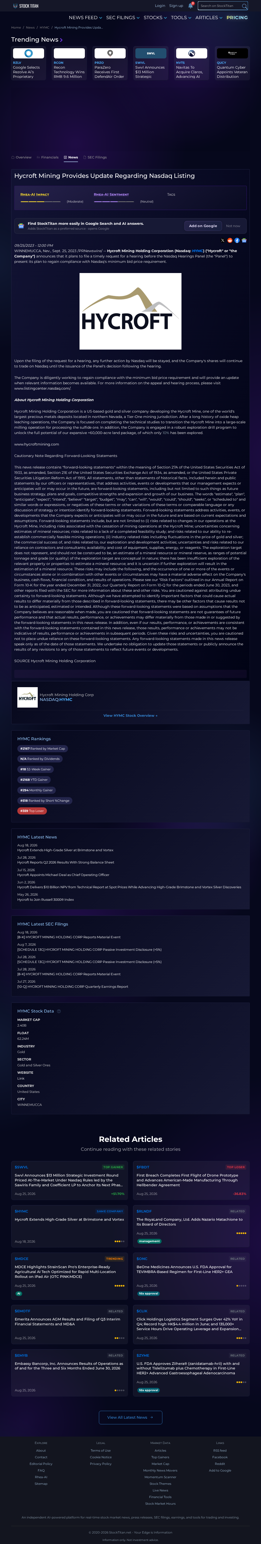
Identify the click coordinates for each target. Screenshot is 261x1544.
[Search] (244, 6)
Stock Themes (160, 1484)
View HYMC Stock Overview (130, 715)
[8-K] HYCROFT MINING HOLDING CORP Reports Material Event (69, 937)
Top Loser (236, 1167)
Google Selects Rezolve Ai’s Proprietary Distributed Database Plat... (26, 76)
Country (25, 1086)
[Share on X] (221, 240)
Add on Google (203, 226)
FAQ (41, 1470)
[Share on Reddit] (228, 240)
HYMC (197, 251)
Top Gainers (160, 1457)
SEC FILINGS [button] (120, 17)
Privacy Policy (101, 1464)
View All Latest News (127, 1417)
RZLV (17, 63)
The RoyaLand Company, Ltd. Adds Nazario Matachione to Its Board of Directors (190, 1222)
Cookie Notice (101, 1457)
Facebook (220, 1457)
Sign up (176, 5)
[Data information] (59, 1011)
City (21, 1099)
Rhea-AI (41, 1477)
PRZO (99, 63)
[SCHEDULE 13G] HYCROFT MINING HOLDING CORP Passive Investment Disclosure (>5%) (89, 950)
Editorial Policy (41, 1464)
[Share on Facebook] (236, 240)
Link (20, 1078)
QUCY (221, 63)
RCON (58, 63)
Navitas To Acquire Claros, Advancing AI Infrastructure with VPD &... (189, 76)
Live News (160, 1490)
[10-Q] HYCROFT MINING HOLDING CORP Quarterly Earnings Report (72, 987)
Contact (41, 1457)
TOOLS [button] (179, 17)
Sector (24, 1059)
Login (160, 5)
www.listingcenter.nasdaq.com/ (42, 388)
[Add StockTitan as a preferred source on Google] (243, 240)
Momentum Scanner (160, 1477)
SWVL (140, 63)
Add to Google (220, 1470)
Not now (233, 226)
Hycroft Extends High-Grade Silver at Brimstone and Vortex (65, 850)
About (41, 1450)
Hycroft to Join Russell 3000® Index (45, 899)
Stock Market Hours (160, 1503)
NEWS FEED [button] (83, 17)
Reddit (220, 1464)
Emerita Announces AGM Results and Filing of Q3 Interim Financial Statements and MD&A (67, 1321)
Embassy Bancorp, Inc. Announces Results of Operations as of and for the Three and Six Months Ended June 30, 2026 (69, 1366)
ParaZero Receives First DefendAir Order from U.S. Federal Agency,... (110, 76)
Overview (24, 157)
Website (25, 1072)
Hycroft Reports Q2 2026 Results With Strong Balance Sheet (65, 862)
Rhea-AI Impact (34, 194)
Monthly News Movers (160, 1470)
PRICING (237, 17)
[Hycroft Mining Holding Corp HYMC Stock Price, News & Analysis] (27, 697)
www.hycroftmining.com (36, 444)
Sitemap (41, 1484)
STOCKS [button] (153, 17)
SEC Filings (97, 157)
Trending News (34, 39)
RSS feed (220, 1450)
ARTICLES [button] (206, 17)
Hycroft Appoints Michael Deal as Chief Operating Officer (63, 875)
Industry (26, 1046)
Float (23, 1033)
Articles (160, 1450)
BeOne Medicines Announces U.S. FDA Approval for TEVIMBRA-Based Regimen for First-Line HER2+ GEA (184, 1269)
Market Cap (28, 1020)
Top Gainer (113, 1167)
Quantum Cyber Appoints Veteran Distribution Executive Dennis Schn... (232, 76)
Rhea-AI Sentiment (111, 194)
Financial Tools (160, 1497)
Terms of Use (101, 1450)
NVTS (180, 63)
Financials (50, 157)
